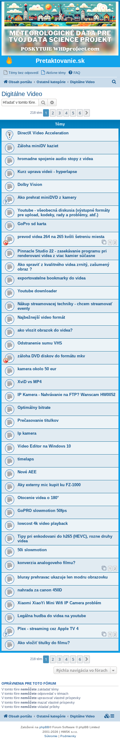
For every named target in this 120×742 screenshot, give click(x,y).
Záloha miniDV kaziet (38, 146)
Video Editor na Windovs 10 (44, 446)
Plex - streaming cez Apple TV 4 (48, 628)
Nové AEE (27, 472)
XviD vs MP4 (30, 381)
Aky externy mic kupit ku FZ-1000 (49, 484)
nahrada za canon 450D (40, 590)
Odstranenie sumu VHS (40, 343)
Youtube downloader (37, 291)
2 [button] (53, 113)
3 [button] (59, 113)
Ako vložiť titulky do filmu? (44, 642)
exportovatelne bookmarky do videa (52, 278)
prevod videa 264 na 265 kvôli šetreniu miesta (61, 236)
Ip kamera (27, 433)
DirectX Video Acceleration (43, 133)
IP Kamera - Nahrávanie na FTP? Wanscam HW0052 (66, 394)
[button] (87, 113)
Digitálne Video (22, 93)
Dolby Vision (30, 184)
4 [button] (66, 113)
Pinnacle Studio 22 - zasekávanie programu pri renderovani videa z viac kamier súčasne (62, 253)
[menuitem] (20, 72)
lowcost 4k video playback (43, 523)
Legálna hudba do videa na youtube (52, 615)
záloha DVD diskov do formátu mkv (51, 356)
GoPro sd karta (32, 223)
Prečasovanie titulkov (38, 420)
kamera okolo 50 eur (37, 369)
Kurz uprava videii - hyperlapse (47, 171)
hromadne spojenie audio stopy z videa (55, 158)
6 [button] (80, 113)
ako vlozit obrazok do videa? (45, 330)
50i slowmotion (32, 550)
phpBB (44, 727)
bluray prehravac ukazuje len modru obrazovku (63, 577)
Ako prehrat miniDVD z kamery (47, 197)
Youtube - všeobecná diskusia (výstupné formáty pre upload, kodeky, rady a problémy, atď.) (64, 212)
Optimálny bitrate (34, 407)
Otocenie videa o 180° (38, 497)
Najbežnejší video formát (41, 317)
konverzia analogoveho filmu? (46, 562)
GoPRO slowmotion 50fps (42, 510)
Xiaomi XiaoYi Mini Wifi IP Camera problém (59, 603)
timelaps (26, 459)
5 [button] (73, 113)
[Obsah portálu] (9, 61)
